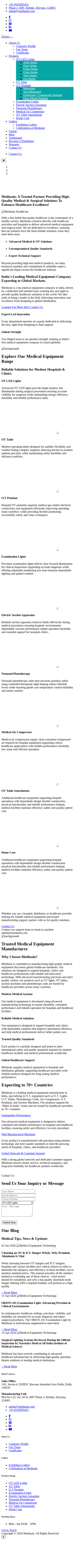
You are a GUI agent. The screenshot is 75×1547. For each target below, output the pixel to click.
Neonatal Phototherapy (29, 108)
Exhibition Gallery (26, 124)
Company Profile (26, 46)
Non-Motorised (32, 91)
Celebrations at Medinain (30, 127)
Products (14, 56)
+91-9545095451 (19, 4)
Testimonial (15, 137)
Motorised (29, 88)
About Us (14, 42)
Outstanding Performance (16, 1115)
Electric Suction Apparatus (31, 104)
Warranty (14, 144)
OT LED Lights (25, 59)
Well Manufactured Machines (18, 1134)
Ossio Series (30, 72)
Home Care (22, 118)
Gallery (13, 121)
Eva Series (29, 78)
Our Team (22, 49)
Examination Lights (27, 101)
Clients (13, 131)
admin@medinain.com (22, 11)
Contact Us (15, 147)
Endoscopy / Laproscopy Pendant (42, 95)
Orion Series (30, 69)
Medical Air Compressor (30, 111)
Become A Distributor (21, 141)
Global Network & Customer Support (23, 1153)
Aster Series (30, 62)
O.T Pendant (23, 85)
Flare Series (30, 65)
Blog (11, 134)
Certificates (22, 52)
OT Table (21, 82)
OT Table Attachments (29, 114)
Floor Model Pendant (35, 98)
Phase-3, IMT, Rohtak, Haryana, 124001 (32, 7)
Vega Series (30, 75)
